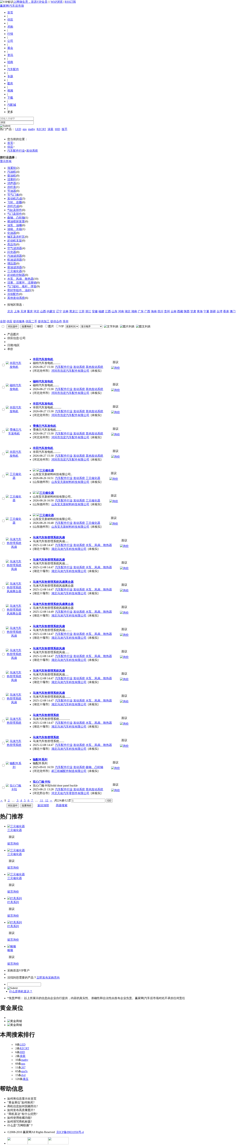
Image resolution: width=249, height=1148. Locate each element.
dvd (23, 1075)
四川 (160, 311)
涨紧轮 (11, 167)
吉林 (66, 311)
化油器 (11, 232)
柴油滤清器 (14, 267)
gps (25, 129)
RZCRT (41, 129)
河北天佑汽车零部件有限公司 (70, 793)
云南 (173, 311)
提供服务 (19, 321)
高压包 (11, 244)
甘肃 (193, 311)
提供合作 (56, 321)
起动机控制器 (16, 274)
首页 (10, 12)
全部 (3, 321)
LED (18, 129)
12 (46, 800)
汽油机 (11, 171)
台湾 (219, 311)
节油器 (11, 190)
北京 (10, 311)
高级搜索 (61, 805)
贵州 (167, 311)
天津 (23, 311)
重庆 (30, 311)
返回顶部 (43, 805)
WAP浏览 (57, 1)
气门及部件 (14, 213)
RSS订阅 (70, 1)
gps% (24, 1071)
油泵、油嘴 (14, 225)
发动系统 (32, 150)
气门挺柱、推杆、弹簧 (21, 286)
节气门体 (13, 194)
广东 (141, 311)
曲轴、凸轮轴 (16, 217)
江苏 (82, 311)
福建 (101, 311)
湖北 (128, 311)
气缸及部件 (14, 210)
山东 (114, 311)
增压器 (11, 263)
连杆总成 (13, 206)
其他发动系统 (16, 297)
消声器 (11, 183)
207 (23, 1067)
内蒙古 (51, 311)
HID (57, 129)
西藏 (180, 311)
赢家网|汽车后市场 (12, 5)
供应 (10, 146)
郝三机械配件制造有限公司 (68, 770)
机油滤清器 (14, 259)
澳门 (233, 311)
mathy (31, 129)
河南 (121, 311)
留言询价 (13, 843)
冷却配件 (13, 294)
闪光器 (11, 252)
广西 (147, 311)
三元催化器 (14, 271)
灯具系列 (13, 902)
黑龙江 (73, 311)
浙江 (88, 311)
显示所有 (6, 161)
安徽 (95, 311)
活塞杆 (11, 179)
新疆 (213, 311)
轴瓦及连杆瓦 (16, 236)
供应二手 (31, 321)
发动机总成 (14, 198)
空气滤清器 (14, 248)
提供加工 (44, 321)
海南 (154, 311)
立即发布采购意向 (48, 977)
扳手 (64, 129)
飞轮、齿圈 (14, 202)
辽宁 (59, 311)
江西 (108, 311)
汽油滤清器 (14, 255)
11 (41, 800)
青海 (200, 311)
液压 (25, 1078)
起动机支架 (14, 240)
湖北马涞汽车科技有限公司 (68, 548)
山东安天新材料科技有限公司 (70, 481)
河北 (36, 311)
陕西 (187, 311)
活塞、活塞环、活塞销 (21, 282)
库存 (66, 321)
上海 (17, 311)
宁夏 (206, 311)
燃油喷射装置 (16, 221)
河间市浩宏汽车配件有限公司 (70, 370)
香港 (226, 311)
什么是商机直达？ (20, 991)
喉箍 (10, 950)
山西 (43, 311)
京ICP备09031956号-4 (70, 1132)
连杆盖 (11, 187)
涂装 (50, 129)
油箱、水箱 (14, 229)
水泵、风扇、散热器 (20, 278)
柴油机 (11, 175)
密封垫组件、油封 (19, 290)
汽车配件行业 (16, 150)
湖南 (134, 311)
